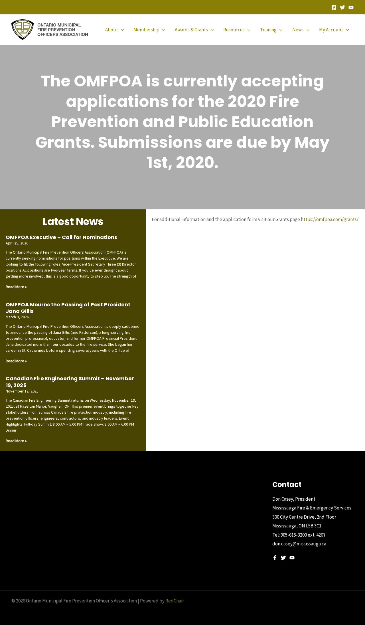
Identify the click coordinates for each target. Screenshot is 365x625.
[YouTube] (351, 7)
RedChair (174, 601)
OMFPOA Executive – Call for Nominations (61, 237)
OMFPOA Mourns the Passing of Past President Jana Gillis (68, 308)
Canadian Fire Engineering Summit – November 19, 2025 (70, 382)
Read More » (16, 286)
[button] (121, 30)
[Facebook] (333, 7)
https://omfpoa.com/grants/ (329, 219)
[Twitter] (342, 7)
